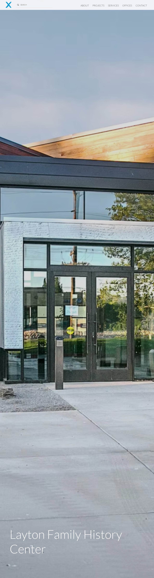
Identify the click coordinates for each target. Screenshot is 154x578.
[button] (98, 5)
